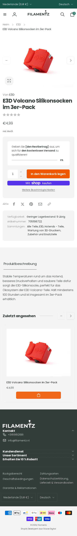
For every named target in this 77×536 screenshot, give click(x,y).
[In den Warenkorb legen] (38, 395)
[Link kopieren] (49, 204)
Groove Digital (49, 528)
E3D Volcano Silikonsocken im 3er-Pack (31, 382)
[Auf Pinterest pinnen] (31, 204)
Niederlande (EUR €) (15, 4)
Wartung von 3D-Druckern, (44, 230)
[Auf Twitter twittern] (22, 204)
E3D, (41, 226)
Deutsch (64, 4)
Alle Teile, (32, 226)
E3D (9, 95)
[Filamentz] (19, 427)
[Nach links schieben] (6, 60)
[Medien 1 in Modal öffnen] (38, 60)
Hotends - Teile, (54, 226)
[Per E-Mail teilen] (40, 204)
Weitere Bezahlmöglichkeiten (38, 189)
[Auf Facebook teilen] (14, 204)
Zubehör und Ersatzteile (42, 234)
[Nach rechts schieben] (70, 60)
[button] (5, 14)
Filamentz (42, 525)
